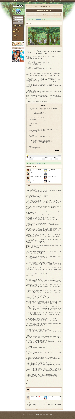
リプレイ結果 (38, 19)
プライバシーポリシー (28, 414)
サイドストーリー (18, 30)
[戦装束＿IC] (45, 178)
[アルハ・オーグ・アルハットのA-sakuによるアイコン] (45, 398)
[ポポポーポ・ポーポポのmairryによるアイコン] (45, 174)
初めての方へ (18, 37)
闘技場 (59, 1)
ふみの (33, 157)
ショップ (52, 1)
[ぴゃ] (45, 171)
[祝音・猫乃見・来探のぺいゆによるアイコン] (28, 178)
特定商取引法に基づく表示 (35, 414)
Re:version (51, 414)
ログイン (15, 21)
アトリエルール (18, 34)
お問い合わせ (18, 39)
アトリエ (37, 1)
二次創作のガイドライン (42, 414)
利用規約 (24, 414)
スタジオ (44, 1)
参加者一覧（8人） (31, 166)
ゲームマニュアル (18, 31)
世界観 (18, 28)
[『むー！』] (28, 390)
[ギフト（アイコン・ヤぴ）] (28, 174)
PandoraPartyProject (18, 5)
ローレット (30, 1)
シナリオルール (18, 33)
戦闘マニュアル (18, 35)
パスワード (13, 19)
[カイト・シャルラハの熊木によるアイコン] (28, 171)
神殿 (23, 1)
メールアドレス (13, 17)
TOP (15, 1)
